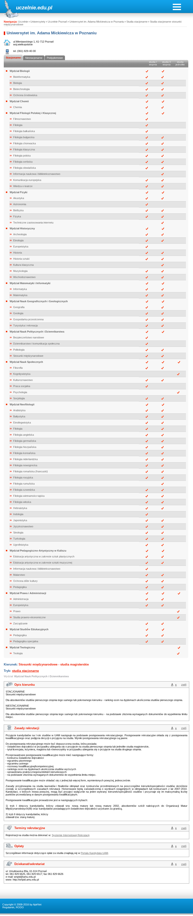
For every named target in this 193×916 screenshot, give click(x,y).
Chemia (17, 107)
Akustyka (18, 198)
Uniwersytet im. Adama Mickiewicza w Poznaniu (96, 21)
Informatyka (20, 289)
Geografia (18, 307)
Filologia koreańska (24, 453)
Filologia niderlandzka (25, 459)
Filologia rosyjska (23, 477)
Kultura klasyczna (23, 264)
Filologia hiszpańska (24, 447)
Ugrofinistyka (20, 544)
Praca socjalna (21, 386)
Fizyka (17, 216)
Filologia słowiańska (24, 167)
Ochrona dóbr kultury (25, 580)
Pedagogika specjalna (25, 641)
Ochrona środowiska (25, 95)
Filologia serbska (22, 161)
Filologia (17, 125)
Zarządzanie (20, 623)
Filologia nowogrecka (25, 465)
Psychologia (20, 392)
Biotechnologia (21, 89)
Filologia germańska (24, 440)
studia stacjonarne (25, 671)
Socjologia (19, 398)
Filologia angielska (23, 434)
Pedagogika (20, 587)
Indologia (18, 514)
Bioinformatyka (21, 76)
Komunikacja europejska (27, 180)
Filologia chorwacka (24, 143)
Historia (17, 252)
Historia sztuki (21, 258)
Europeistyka (20, 246)
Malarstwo (19, 574)
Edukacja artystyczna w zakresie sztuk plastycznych (43, 556)
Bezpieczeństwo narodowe (28, 337)
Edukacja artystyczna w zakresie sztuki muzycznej (42, 562)
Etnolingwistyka (22, 422)
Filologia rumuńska (24, 483)
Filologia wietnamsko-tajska (28, 495)
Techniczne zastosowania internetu (33, 222)
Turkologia (19, 538)
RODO (20, 907)
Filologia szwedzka (24, 489)
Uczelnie (23, 21)
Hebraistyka (20, 508)
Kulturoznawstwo (23, 380)
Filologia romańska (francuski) (30, 471)
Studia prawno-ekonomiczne (29, 617)
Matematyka (20, 295)
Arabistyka (19, 410)
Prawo (16, 611)
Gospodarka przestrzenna (28, 319)
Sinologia (18, 532)
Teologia (18, 653)
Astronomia (19, 204)
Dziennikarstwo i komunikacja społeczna (36, 343)
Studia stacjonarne (137, 21)
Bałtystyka (19, 416)
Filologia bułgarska (23, 137)
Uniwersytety (37, 21)
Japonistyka (20, 520)
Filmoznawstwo (22, 118)
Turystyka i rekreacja (25, 325)
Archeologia (20, 234)
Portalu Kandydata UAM (94, 853)
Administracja (20, 599)
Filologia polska (22, 155)
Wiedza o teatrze (22, 186)
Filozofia (18, 367)
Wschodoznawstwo (24, 277)
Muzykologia (20, 271)
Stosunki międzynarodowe (28, 355)
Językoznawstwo (23, 526)
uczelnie (26, 8)
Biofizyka (18, 210)
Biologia (17, 83)
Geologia (18, 313)
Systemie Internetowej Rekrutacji (70, 835)
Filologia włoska (22, 502)
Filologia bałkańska (24, 131)
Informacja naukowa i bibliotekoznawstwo (36, 173)
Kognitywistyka (21, 373)
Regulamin (8, 907)
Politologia (18, 349)
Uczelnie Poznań (57, 21)
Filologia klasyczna (24, 149)
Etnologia (18, 240)
